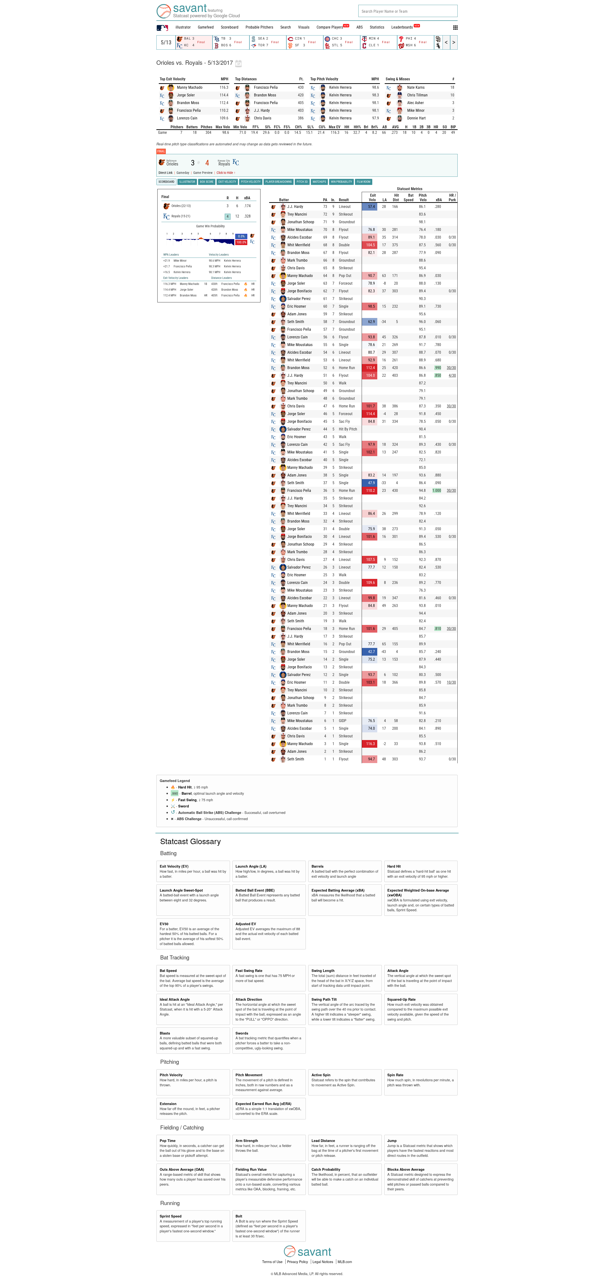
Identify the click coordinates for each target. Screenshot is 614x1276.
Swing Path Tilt (324, 999)
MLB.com (345, 1261)
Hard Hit (185, 787)
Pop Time (168, 1140)
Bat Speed (168, 970)
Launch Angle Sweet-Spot (181, 890)
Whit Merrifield (298, 245)
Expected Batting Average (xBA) (338, 890)
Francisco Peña (189, 110)
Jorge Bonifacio (299, 291)
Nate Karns (416, 87)
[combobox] (408, 11)
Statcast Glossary (190, 840)
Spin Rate (395, 1074)
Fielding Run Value (251, 1169)
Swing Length (323, 970)
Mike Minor (416, 110)
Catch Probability (326, 1169)
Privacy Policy (298, 1261)
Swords (242, 1033)
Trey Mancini (297, 214)
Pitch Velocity (171, 1074)
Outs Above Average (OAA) (182, 1169)
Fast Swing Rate (249, 970)
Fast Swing (187, 799)
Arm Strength (247, 1140)
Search (285, 27)
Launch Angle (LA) (251, 866)
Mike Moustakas (300, 229)
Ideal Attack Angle (175, 999)
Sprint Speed (171, 1216)
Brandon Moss (188, 102)
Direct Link (166, 173)
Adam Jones (297, 314)
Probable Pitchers (259, 27)
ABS (359, 27)
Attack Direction (249, 999)
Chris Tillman (417, 95)
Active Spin (321, 1074)
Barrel (187, 793)
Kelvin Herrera (340, 87)
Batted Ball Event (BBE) (255, 890)
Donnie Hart (416, 118)
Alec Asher (415, 102)
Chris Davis (262, 118)
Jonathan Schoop (300, 222)
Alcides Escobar (299, 237)
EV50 (164, 923)
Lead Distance (323, 1140)
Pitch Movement (249, 1074)
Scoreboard (229, 27)
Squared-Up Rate (401, 999)
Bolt (239, 1216)
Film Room (363, 181)
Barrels (318, 866)
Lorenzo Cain (187, 118)
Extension (168, 1103)
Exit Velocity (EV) (174, 866)
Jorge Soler (186, 95)
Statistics (377, 27)
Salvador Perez (299, 298)
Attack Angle (397, 970)
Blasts (165, 1033)
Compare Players (330, 27)
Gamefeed (206, 27)
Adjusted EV (246, 923)
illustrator (183, 27)
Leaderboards (405, 27)
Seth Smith (295, 321)
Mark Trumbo (297, 260)
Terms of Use (272, 1261)
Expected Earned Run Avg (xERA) (263, 1103)
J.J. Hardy (262, 110)
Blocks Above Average (406, 1169)
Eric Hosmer (296, 306)
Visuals (303, 27)
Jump (392, 1140)
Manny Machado (189, 87)
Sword (183, 806)
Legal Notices (323, 1261)
